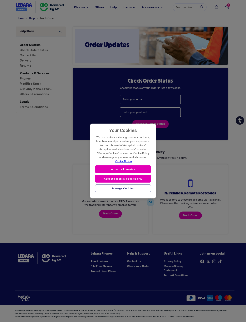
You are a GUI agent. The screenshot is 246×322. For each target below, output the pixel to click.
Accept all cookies (123, 169)
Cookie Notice (123, 161)
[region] (123, 161)
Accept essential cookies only (123, 178)
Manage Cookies (123, 188)
